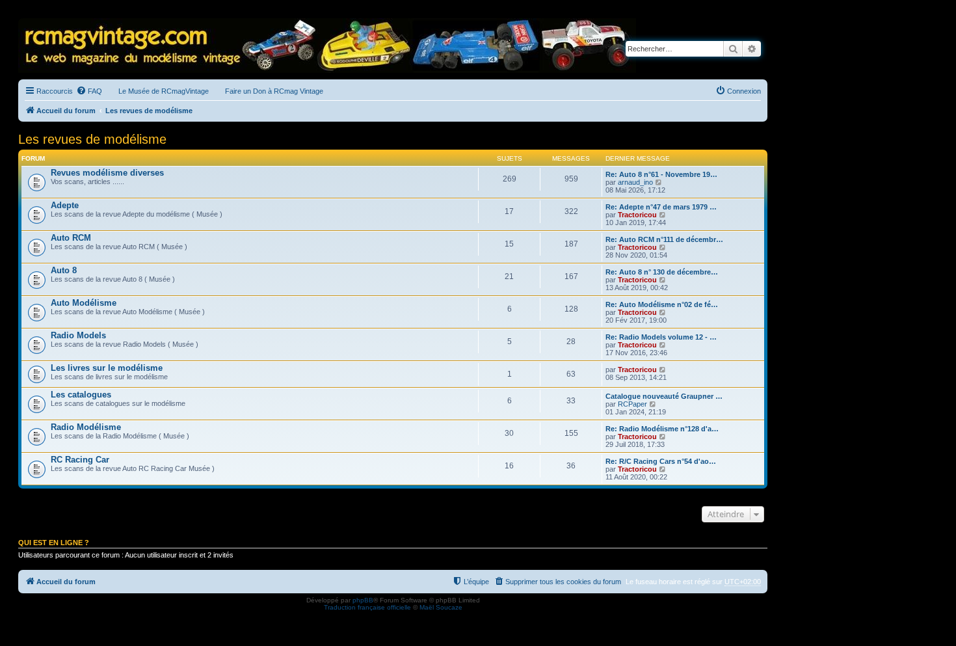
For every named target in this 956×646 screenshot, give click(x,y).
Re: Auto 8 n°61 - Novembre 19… (661, 174)
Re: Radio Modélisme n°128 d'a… (662, 429)
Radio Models (78, 335)
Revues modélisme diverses (107, 173)
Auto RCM (71, 238)
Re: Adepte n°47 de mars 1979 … (661, 207)
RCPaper (632, 404)
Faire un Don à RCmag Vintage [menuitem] (274, 91)
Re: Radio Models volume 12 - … (661, 337)
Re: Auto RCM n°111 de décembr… (664, 239)
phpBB (362, 600)
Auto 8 (64, 270)
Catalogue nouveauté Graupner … (664, 396)
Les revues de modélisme (92, 139)
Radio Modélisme (86, 427)
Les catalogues (81, 394)
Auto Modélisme (83, 303)
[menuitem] (89, 91)
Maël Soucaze (440, 607)
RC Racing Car (80, 459)
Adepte (65, 205)
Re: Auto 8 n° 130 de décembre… (661, 272)
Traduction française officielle (367, 607)
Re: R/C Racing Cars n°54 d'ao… (660, 461)
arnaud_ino (635, 182)
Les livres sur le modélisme (107, 368)
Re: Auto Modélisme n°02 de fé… (661, 304)
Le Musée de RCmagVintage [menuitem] (163, 91)
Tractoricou (637, 215)
